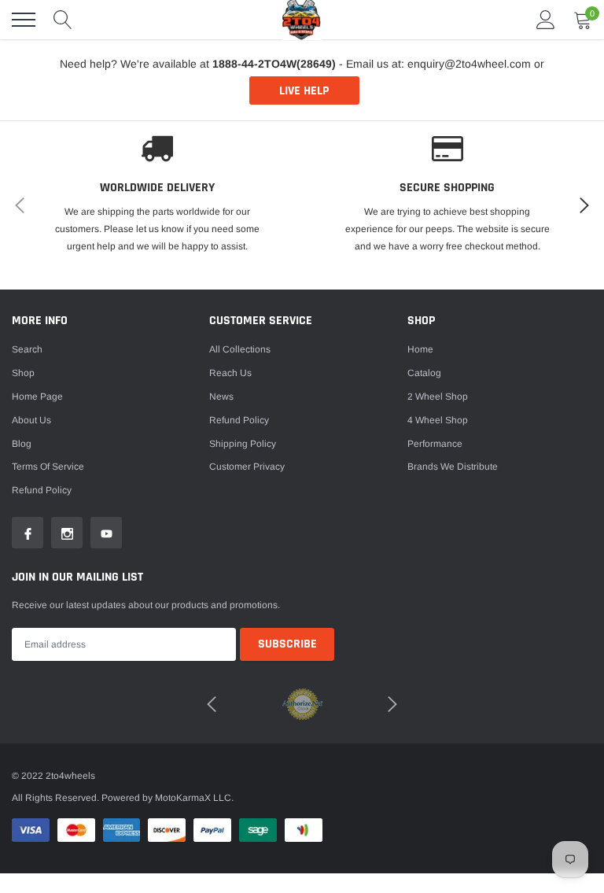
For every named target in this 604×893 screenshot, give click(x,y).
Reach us (230, 372)
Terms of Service (48, 466)
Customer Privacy (247, 466)
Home (420, 349)
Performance (434, 443)
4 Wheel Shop (437, 420)
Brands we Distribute (452, 466)
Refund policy (42, 490)
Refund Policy (239, 420)
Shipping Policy (242, 443)
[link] (27, 532)
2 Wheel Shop (437, 396)
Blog (21, 443)
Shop (23, 372)
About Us (31, 420)
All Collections (240, 349)
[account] (545, 19)
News (221, 396)
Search (27, 349)
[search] (62, 19)
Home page (37, 396)
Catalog (424, 372)
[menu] (23, 19)
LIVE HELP (304, 91)
